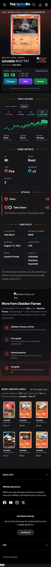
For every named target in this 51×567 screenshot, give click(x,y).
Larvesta (26, 12)
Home (4, 12)
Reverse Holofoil (11, 106)
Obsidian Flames (14, 12)
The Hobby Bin (12, 557)
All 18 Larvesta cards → (39, 389)
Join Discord (25, 532)
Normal (24, 106)
